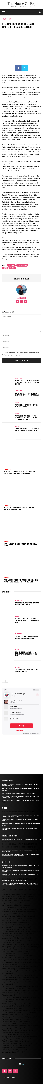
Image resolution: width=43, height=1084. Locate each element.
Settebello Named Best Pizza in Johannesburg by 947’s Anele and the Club (27, 620)
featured (11, 265)
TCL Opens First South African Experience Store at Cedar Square (27, 394)
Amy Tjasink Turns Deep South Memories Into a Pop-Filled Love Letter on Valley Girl (26, 417)
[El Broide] (21, 289)
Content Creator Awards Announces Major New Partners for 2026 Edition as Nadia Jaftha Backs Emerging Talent (21, 884)
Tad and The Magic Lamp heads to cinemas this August (19, 844)
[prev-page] (3, 681)
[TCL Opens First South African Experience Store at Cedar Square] (8, 393)
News (10, 19)
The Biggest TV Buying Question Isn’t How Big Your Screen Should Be (27, 637)
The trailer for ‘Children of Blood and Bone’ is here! (26, 671)
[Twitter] (25, 68)
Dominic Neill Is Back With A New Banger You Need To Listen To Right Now (26, 654)
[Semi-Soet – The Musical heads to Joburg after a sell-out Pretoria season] (8, 381)
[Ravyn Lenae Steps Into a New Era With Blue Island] (8, 405)
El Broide (21, 298)
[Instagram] (21, 301)
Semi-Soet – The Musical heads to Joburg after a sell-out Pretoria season (27, 382)
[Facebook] (18, 68)
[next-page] (6, 681)
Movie (17, 667)
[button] (40, 12)
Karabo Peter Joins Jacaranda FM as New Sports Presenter (27, 604)
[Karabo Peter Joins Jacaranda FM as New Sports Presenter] (8, 602)
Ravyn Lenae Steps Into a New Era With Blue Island (26, 406)
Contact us (7, 1058)
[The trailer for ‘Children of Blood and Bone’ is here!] (8, 669)
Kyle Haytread (22, 265)
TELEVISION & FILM (10, 835)
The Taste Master (9, 268)
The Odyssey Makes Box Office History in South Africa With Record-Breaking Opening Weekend (21, 855)
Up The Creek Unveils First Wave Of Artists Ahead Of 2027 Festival (27, 429)
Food (17, 616)
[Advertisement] (21, 751)
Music (17, 402)
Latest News (7, 780)
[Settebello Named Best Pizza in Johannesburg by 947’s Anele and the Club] (8, 619)
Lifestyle (18, 378)
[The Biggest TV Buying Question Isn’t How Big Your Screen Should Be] (8, 636)
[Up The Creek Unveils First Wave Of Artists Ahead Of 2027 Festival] (8, 428)
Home (4, 19)
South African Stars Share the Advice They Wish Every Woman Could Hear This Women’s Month (19, 879)
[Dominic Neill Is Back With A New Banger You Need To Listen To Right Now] (8, 652)
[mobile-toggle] (3, 12)
